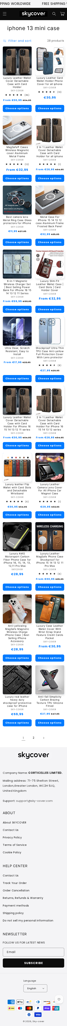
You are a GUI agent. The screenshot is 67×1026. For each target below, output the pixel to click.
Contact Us (11, 830)
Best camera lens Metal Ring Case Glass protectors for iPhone (17, 220)
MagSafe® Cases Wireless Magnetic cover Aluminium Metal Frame (17, 152)
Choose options (17, 108)
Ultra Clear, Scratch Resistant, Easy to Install (17, 351)
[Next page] (43, 738)
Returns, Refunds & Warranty (23, 898)
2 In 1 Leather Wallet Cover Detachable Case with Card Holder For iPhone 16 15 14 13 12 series (49, 423)
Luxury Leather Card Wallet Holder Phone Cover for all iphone (50, 81)
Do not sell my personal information (28, 920)
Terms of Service (15, 845)
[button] (5, 14)
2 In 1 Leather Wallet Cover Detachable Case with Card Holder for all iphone (49, 152)
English (31, 988)
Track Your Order (15, 883)
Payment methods (16, 905)
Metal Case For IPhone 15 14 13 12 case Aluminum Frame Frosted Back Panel (50, 221)
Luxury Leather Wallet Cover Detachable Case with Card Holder (17, 82)
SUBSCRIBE (33, 963)
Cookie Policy (12, 852)
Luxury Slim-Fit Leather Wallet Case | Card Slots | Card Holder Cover (49, 285)
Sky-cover (38, 1021)
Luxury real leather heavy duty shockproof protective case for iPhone (17, 701)
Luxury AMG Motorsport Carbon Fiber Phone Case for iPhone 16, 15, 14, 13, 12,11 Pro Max (17, 559)
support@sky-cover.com (34, 801)
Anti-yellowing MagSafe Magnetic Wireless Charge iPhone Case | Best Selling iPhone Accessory (17, 633)
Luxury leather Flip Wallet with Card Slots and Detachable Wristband (17, 489)
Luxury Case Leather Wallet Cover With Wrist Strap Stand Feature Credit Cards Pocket (49, 632)
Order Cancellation (16, 890)
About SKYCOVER (14, 822)
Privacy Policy (12, 837)
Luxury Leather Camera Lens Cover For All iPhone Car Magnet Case (49, 489)
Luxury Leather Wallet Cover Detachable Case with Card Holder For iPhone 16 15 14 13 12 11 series (17, 423)
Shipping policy (13, 913)
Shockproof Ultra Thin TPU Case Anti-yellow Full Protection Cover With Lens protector (50, 352)
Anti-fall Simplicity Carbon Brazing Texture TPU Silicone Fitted (49, 701)
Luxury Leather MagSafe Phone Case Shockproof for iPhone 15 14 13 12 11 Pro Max (49, 559)
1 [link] (23, 738)
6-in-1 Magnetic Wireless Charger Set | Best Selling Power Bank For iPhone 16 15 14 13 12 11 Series (17, 287)
